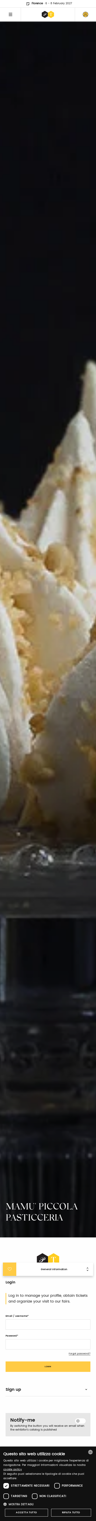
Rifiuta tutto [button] (71, 1513)
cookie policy (12, 1469)
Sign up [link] (13, 1389)
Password (11, 1336)
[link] (85, 14)
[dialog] (48, 1484)
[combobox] (90, 1452)
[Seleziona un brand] (48, 14)
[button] (48, 1504)
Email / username (16, 1316)
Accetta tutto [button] (26, 1513)
